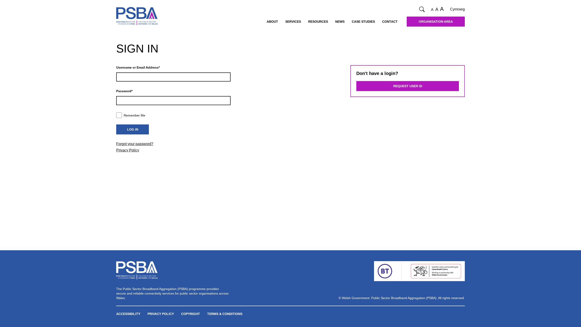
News (340, 21)
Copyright (190, 314)
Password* (124, 91)
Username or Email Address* (138, 67)
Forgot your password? (134, 144)
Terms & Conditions (224, 314)
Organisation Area (436, 21)
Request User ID (407, 86)
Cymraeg (457, 9)
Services (293, 21)
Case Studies (363, 21)
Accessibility (128, 314)
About (272, 21)
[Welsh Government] (436, 271)
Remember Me (134, 115)
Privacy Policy (127, 150)
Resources (318, 21)
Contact (390, 21)
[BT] (385, 271)
